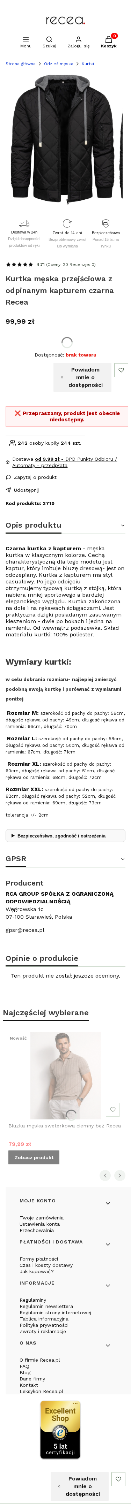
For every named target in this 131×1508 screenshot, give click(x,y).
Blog (25, 1372)
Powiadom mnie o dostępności (85, 377)
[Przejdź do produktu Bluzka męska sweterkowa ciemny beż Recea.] (65, 1075)
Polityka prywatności (44, 1325)
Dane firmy (32, 1378)
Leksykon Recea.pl (41, 1391)
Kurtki (88, 63)
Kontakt (29, 1385)
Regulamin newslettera (46, 1306)
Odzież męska (58, 63)
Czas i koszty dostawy (46, 1265)
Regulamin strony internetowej (55, 1312)
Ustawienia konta (40, 1224)
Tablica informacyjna (44, 1319)
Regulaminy (33, 1300)
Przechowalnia (37, 1230)
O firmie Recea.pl (40, 1360)
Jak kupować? (37, 1271)
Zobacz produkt (33, 1157)
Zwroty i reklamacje (43, 1331)
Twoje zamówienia (42, 1217)
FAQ (24, 1366)
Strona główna (21, 63)
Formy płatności (39, 1259)
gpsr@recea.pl (25, 930)
